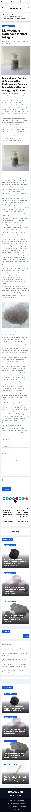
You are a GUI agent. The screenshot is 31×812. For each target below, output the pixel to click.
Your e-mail (5, 446)
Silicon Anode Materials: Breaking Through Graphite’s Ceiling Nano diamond (15, 561)
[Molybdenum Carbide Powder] (15, 158)
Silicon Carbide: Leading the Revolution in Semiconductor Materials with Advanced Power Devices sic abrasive (9, 514)
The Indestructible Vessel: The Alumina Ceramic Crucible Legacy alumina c (15, 671)
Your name (5, 439)
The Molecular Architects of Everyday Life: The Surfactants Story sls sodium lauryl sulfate (15, 665)
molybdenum (6, 43)
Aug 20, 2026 (13, 565)
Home (10, 803)
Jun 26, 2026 (13, 621)
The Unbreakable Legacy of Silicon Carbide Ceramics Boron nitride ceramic (14, 617)
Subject (4, 453)
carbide (23, 41)
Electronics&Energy (12, 806)
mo (27, 41)
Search (6, 631)
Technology (22, 806)
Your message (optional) (9, 461)
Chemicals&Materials (8, 26)
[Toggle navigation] (2, 7)
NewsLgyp (15, 7)
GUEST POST (16, 809)
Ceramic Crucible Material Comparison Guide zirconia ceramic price (14, 589)
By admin (4, 41)
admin (16, 531)
